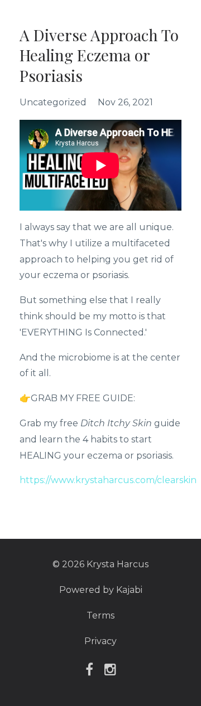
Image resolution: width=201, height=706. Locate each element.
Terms (100, 615)
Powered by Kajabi (100, 590)
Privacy (100, 641)
